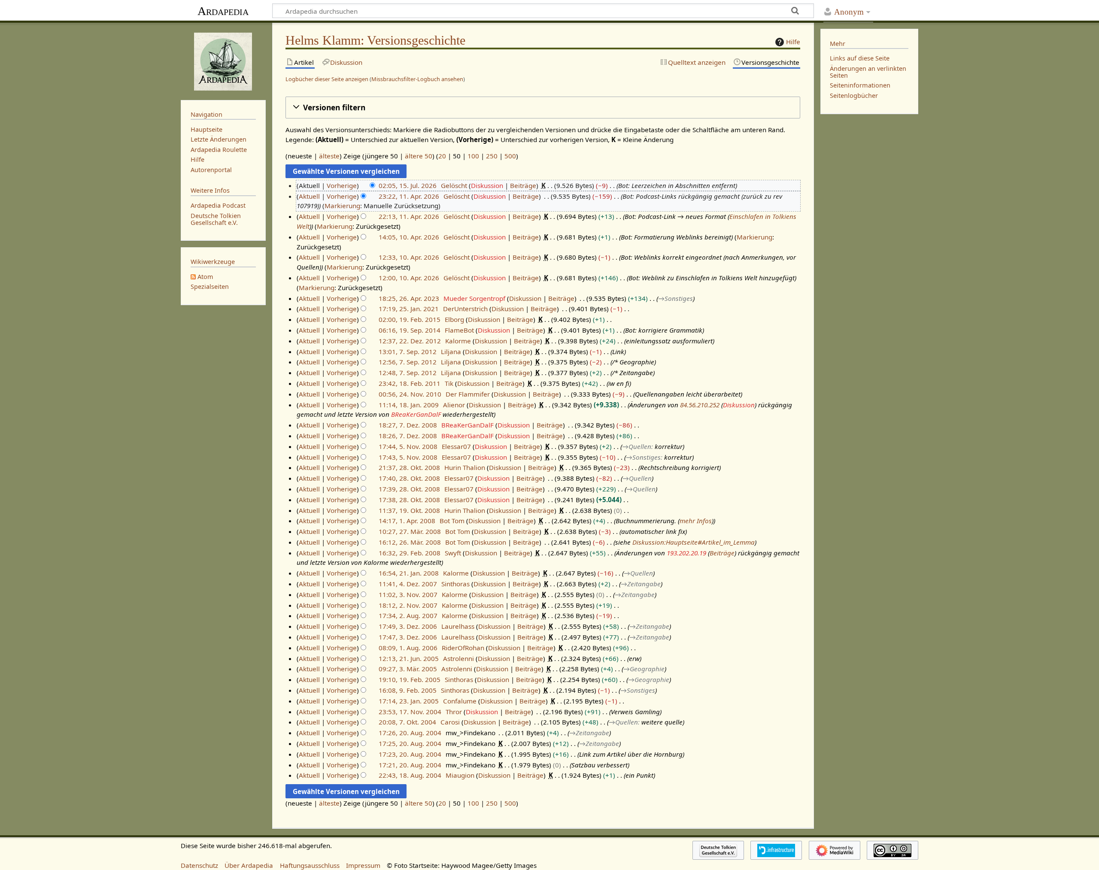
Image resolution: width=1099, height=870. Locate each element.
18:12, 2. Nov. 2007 (408, 605)
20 (442, 156)
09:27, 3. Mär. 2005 (408, 668)
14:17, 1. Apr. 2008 (407, 520)
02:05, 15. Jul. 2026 (408, 185)
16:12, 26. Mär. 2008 (410, 542)
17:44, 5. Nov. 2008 (408, 446)
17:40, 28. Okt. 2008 (409, 478)
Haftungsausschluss (310, 865)
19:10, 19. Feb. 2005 (409, 679)
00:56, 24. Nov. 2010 (410, 394)
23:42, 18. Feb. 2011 (409, 383)
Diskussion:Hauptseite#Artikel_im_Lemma (693, 542)
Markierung (342, 205)
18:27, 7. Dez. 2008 (408, 425)
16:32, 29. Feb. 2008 (409, 553)
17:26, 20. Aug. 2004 (410, 732)
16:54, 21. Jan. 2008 (409, 573)
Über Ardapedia (249, 865)
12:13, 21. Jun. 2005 (409, 658)
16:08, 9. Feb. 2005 (408, 690)
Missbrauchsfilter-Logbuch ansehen (417, 79)
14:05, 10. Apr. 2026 (409, 237)
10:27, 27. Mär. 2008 (410, 531)
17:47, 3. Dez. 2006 (408, 637)
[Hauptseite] (223, 60)
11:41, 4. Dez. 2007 (408, 583)
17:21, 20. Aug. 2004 (410, 765)
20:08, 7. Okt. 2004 (407, 722)
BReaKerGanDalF (416, 414)
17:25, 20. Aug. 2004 (410, 743)
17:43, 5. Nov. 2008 (408, 457)
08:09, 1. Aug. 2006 (408, 647)
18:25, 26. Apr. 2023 (409, 298)
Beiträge (523, 185)
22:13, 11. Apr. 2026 (409, 216)
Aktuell (309, 196)
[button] (543, 107)
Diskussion (487, 185)
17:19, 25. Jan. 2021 (409, 308)
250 (492, 156)
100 (473, 156)
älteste (329, 156)
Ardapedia (223, 11)
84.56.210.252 (700, 404)
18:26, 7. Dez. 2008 (408, 435)
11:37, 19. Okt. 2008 (409, 510)
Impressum (363, 865)
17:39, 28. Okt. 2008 (409, 489)
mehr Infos (696, 520)
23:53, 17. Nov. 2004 (410, 711)
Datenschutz (199, 865)
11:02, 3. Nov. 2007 (408, 594)
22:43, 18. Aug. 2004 (410, 775)
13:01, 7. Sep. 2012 (408, 351)
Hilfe (793, 41)
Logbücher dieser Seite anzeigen (326, 79)
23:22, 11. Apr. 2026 (409, 196)
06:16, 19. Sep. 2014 (409, 330)
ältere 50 (418, 156)
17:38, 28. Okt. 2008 (409, 499)
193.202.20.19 (686, 553)
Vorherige (342, 185)
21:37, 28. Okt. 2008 (409, 467)
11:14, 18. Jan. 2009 (409, 404)
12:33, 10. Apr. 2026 (409, 257)
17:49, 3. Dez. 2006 (408, 626)
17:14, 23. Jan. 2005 (409, 701)
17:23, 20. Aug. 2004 (410, 754)
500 (510, 156)
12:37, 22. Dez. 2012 (410, 340)
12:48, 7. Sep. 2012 (408, 372)
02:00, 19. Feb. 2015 (409, 319)
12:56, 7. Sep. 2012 (408, 362)
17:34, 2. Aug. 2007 (408, 615)
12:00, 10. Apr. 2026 (409, 277)
